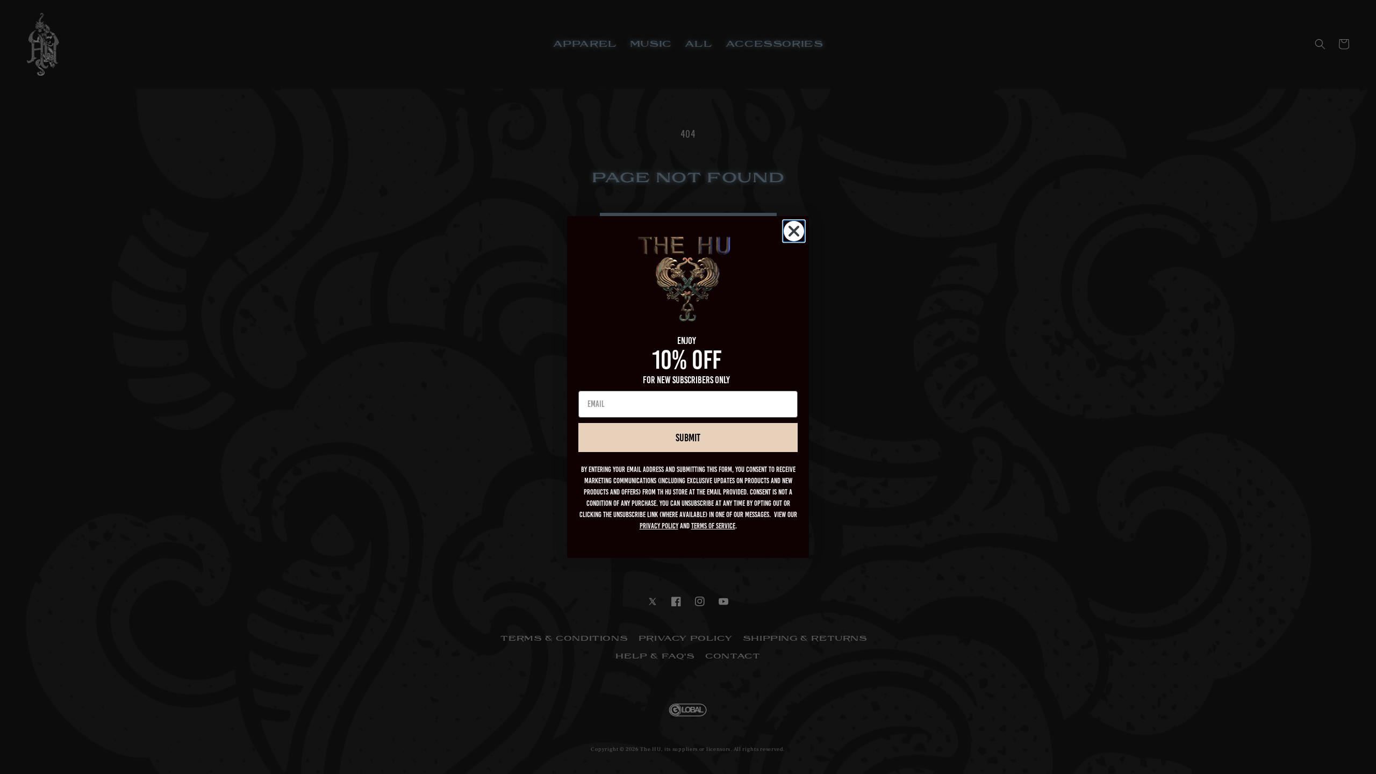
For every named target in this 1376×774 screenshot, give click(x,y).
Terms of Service (713, 526)
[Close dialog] (794, 231)
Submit (688, 437)
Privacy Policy (659, 526)
